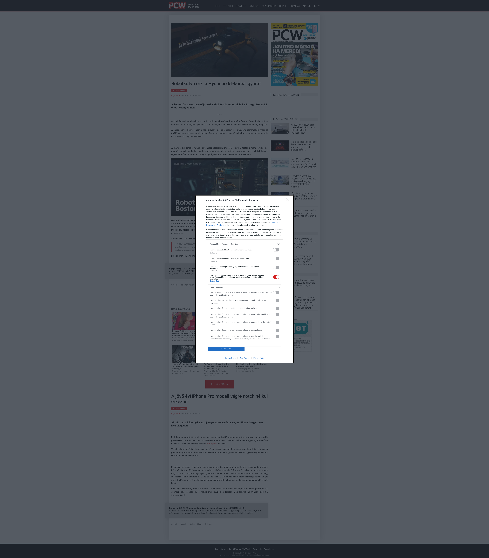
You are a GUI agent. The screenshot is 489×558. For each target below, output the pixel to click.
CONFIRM (226, 349)
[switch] (276, 249)
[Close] (288, 200)
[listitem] (244, 244)
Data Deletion (230, 358)
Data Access (244, 358)
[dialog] (244, 279)
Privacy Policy (258, 358)
